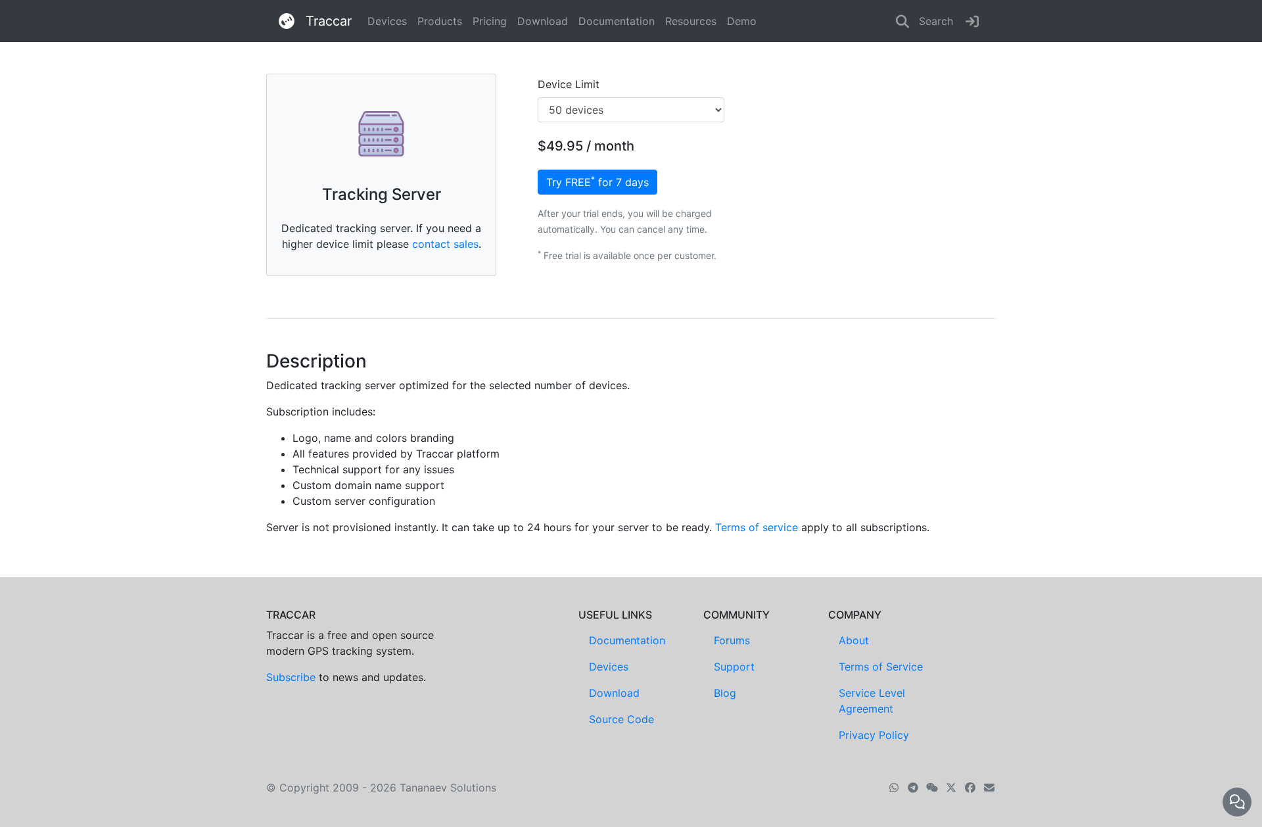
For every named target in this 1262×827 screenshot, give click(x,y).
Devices (387, 21)
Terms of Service (881, 666)
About (854, 640)
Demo (742, 21)
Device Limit (568, 84)
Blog (725, 692)
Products (439, 21)
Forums (732, 640)
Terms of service (756, 527)
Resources (690, 21)
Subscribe (291, 677)
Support (734, 666)
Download (542, 21)
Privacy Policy (874, 735)
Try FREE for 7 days (597, 181)
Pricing (490, 21)
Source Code (621, 719)
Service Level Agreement (872, 700)
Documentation (616, 21)
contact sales (445, 243)
